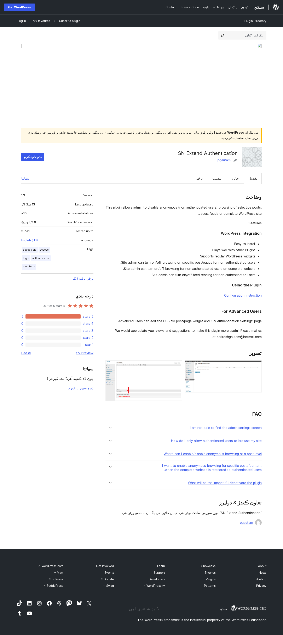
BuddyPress (53, 585)
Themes (210, 572)
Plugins (211, 579)
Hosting (261, 579)
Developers (157, 579)
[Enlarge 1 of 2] (256, 366)
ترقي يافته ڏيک (83, 278)
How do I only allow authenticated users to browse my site (216, 441)
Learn (161, 566)
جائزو (235, 178)
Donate (107, 579)
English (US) (29, 240)
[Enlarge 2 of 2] (176, 366)
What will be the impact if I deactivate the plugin (225, 483)
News (262, 572)
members (29, 266)
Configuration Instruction (243, 295)
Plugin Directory (255, 21)
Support (159, 572)
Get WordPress (19, 7)
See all (26, 353)
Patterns (210, 585)
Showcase (208, 566)
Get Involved (105, 566)
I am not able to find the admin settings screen (226, 428)
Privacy (261, 585)
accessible (29, 249)
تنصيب (216, 178)
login (26, 258)
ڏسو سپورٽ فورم (80, 388)
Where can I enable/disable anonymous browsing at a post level (213, 454)
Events (109, 572)
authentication (41, 258)
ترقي (199, 178)
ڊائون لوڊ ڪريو (33, 156)
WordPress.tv (154, 585)
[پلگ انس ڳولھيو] (222, 35)
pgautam (224, 160)
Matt (58, 572)
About (262, 566)
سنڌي (223, 609)
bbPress (55, 579)
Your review (84, 353)
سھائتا (25, 178)
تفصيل (252, 178)
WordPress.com (50, 566)
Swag (108, 585)
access (44, 249)
